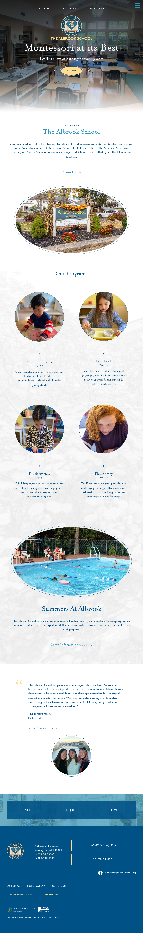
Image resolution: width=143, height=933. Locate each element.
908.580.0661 (46, 853)
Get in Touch (59, 886)
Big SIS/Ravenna (36, 886)
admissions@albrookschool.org (120, 872)
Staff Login (51, 894)
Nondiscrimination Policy (22, 894)
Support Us (13, 886)
